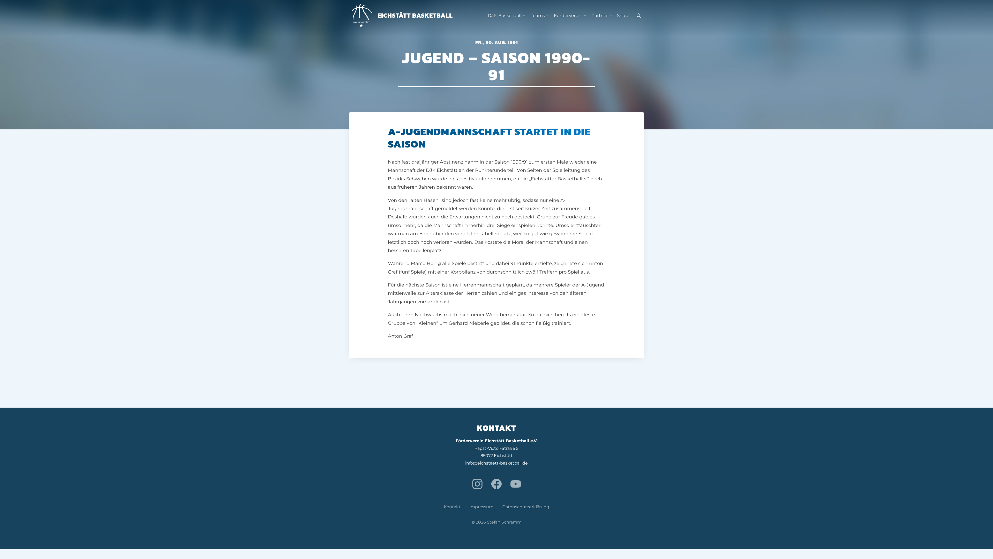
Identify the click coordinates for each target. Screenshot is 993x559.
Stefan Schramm (504, 522)
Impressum (481, 506)
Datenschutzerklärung (525, 506)
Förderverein (568, 15)
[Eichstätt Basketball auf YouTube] (515, 484)
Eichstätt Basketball (415, 15)
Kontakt (452, 506)
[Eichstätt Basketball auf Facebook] (496, 484)
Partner (599, 15)
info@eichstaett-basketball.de (496, 463)
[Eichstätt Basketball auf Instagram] (477, 484)
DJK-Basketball (505, 15)
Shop (622, 15)
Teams (538, 15)
